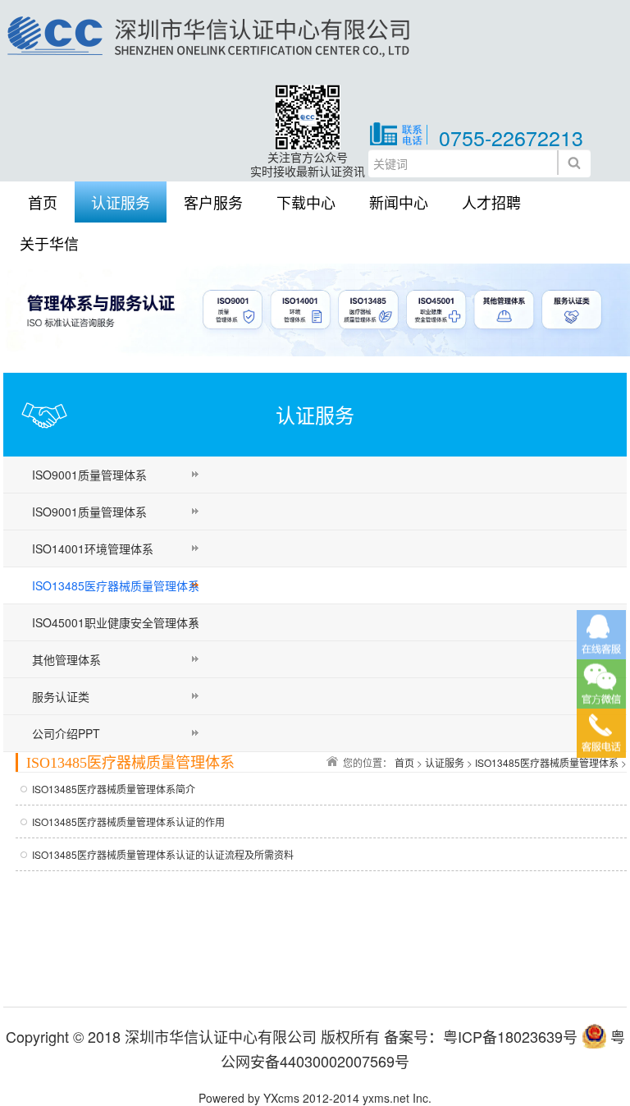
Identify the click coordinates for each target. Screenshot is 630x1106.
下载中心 (306, 202)
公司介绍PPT (66, 733)
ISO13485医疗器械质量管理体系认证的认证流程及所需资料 (163, 854)
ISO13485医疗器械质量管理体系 (115, 585)
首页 (42, 202)
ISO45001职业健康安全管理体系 (115, 622)
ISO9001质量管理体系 (89, 474)
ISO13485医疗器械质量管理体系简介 (113, 789)
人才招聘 (491, 202)
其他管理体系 (66, 659)
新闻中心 (398, 202)
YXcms (281, 1098)
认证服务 (120, 202)
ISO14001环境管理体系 (92, 548)
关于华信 (49, 243)
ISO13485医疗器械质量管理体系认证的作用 (128, 821)
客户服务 (213, 202)
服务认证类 (60, 696)
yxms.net (386, 1098)
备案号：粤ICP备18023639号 (481, 1036)
